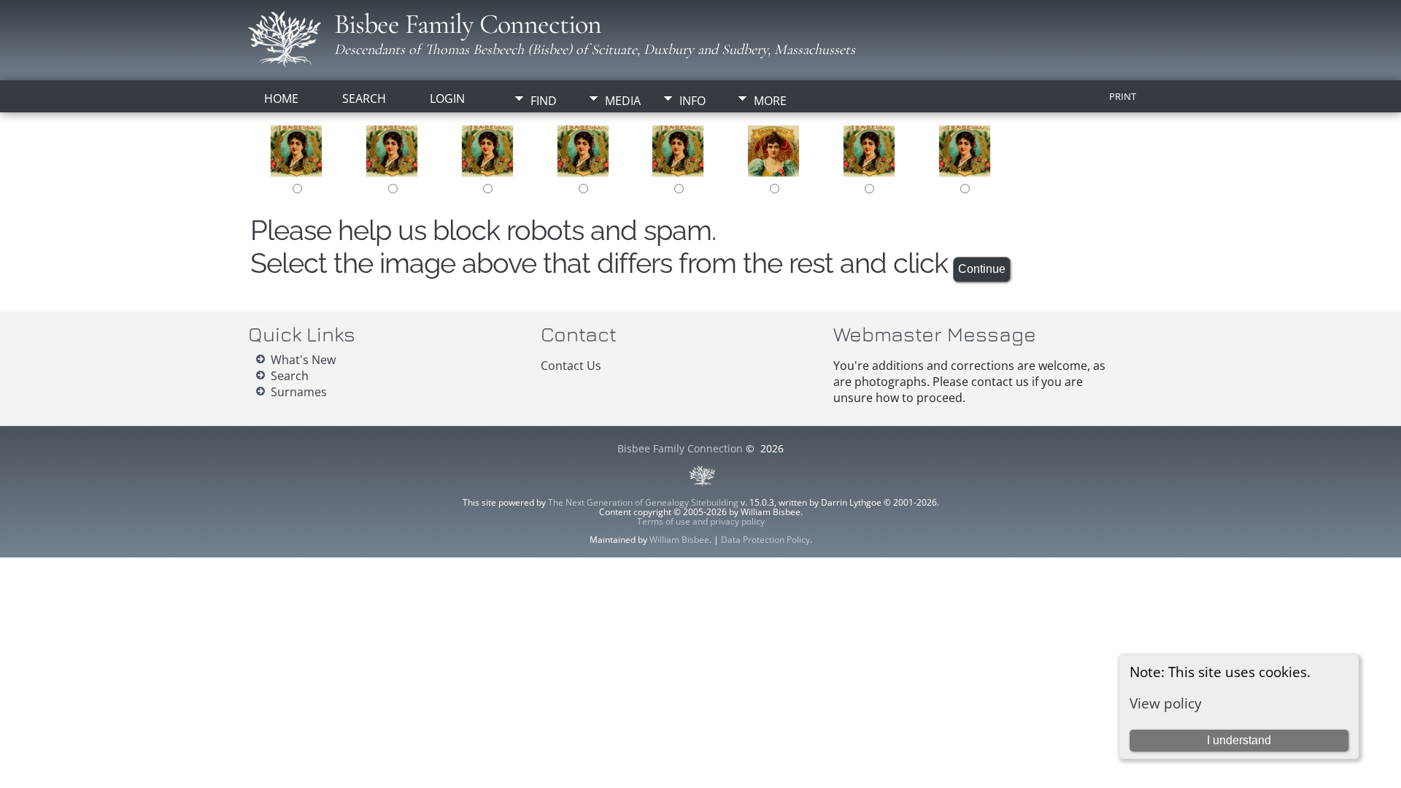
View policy (1166, 703)
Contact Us (571, 366)
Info (692, 101)
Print (1122, 96)
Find (543, 101)
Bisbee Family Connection (467, 24)
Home (281, 98)
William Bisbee (679, 539)
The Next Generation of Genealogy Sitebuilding (643, 502)
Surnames (299, 392)
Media (623, 101)
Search (364, 98)
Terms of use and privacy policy (701, 521)
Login (447, 98)
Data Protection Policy (765, 539)
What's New (303, 360)
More (770, 101)
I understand (1239, 740)
